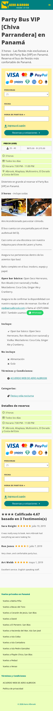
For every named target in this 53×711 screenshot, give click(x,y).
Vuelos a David (10, 618)
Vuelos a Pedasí (10, 660)
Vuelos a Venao (10, 666)
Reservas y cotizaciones (25, 132)
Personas (9, 90)
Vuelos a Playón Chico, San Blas (17, 654)
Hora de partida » (14, 114)
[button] (49, 4)
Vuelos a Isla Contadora (14, 642)
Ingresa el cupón (16, 125)
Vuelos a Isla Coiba (11, 636)
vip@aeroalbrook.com (13, 308)
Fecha (7, 104)
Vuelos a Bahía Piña (12, 601)
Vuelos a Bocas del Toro (14, 607)
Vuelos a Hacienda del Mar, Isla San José (22, 630)
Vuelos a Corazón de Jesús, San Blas (20, 612)
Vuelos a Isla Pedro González (16, 648)
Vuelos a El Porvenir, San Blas (17, 624)
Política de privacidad (13, 688)
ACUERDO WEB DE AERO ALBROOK (28, 378)
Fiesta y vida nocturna (22, 395)
